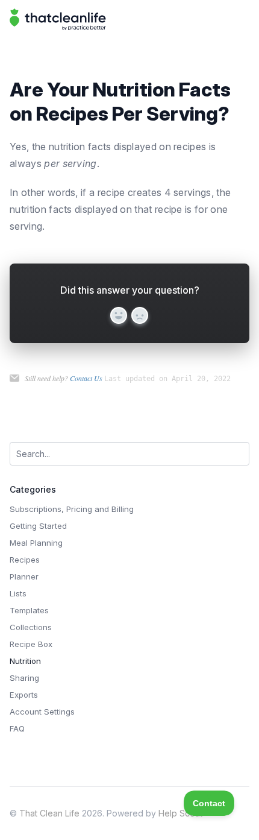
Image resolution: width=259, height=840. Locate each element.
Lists (18, 593)
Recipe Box (31, 644)
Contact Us (86, 378)
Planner (24, 576)
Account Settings (42, 711)
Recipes (25, 559)
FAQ (17, 728)
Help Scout (180, 813)
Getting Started (38, 526)
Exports (24, 694)
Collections (31, 627)
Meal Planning (36, 543)
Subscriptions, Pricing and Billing (72, 509)
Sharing (24, 678)
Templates (29, 610)
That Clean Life (49, 813)
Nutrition (25, 661)
